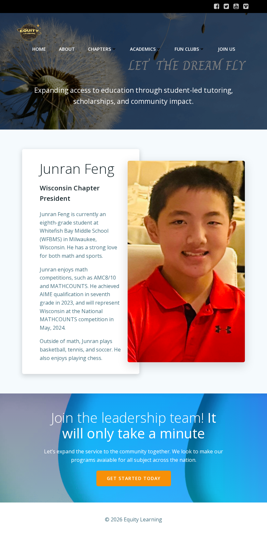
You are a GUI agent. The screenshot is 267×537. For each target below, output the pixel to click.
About (67, 49)
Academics (143, 49)
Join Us (226, 49)
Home (39, 49)
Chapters (99, 49)
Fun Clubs (187, 49)
